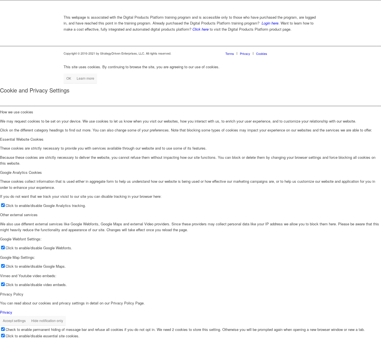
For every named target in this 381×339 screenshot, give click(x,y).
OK (68, 78)
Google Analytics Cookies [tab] (21, 172)
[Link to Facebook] (280, 53)
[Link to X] (305, 53)
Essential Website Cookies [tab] (22, 139)
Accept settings (14, 320)
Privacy (6, 312)
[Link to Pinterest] (296, 53)
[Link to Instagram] (288, 53)
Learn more (85, 78)
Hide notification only (47, 320)
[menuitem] (230, 53)
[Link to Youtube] (313, 53)
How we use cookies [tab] (16, 111)
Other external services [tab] (19, 214)
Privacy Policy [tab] (11, 294)
